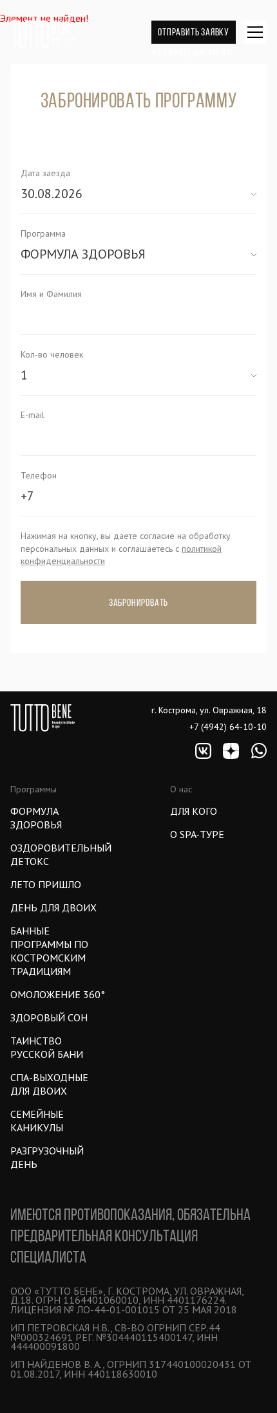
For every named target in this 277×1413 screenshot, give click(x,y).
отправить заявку (193, 31)
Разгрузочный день (47, 1157)
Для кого (193, 811)
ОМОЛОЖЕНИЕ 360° (57, 994)
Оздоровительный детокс (58, 854)
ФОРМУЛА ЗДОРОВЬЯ (36, 818)
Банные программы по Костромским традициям (49, 951)
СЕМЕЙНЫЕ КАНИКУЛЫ (37, 1121)
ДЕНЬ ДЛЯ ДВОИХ (53, 907)
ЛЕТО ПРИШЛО (45, 884)
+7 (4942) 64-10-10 (191, 52)
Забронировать (138, 602)
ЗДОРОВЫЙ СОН (49, 1017)
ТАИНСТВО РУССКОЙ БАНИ (46, 1047)
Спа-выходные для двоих (49, 1084)
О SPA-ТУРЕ (197, 834)
